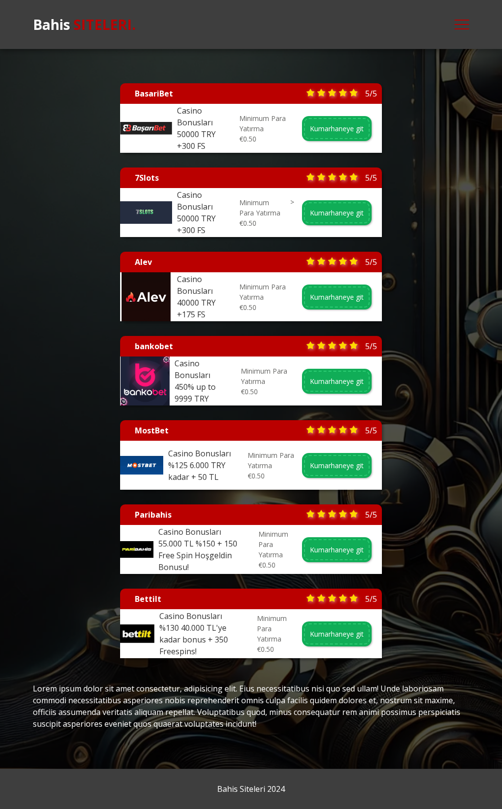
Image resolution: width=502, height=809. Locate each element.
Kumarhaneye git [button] (337, 128)
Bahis (84, 24)
